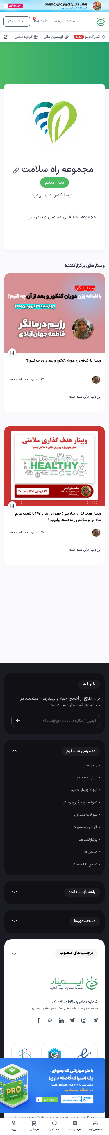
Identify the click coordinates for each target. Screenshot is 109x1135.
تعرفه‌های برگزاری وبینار (80, 802)
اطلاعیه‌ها (41, 21)
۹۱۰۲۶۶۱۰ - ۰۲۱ (63, 1002)
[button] (75, 1126)
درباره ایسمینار (87, 777)
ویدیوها (91, 765)
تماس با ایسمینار (85, 864)
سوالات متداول (86, 815)
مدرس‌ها (91, 852)
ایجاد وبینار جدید (84, 790)
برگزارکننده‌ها (88, 840)
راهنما (57, 21)
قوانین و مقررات (85, 827)
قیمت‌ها (72, 21)
